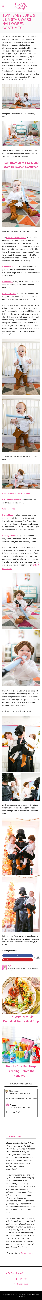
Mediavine (22, 1296)
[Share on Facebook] (17, 955)
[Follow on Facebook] (16, 1279)
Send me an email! (21, 1284)
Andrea (12, 966)
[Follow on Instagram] (25, 1279)
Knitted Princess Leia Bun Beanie (16, 494)
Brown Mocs (7, 281)
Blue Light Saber (9, 293)
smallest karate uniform (16, 237)
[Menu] (3, 6)
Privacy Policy (27, 1253)
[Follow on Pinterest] (21, 1279)
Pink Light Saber (9, 536)
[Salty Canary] (20, 6)
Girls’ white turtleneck (11, 500)
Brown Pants (7, 267)
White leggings (8, 509)
